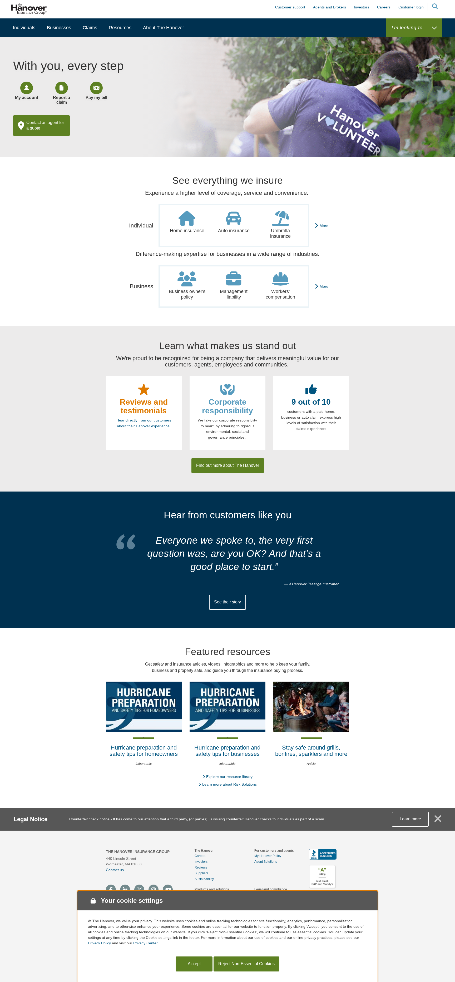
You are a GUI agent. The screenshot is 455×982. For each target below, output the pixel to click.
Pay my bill (96, 97)
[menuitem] (24, 27)
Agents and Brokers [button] (329, 7)
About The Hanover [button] (163, 27)
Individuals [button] (24, 27)
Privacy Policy (99, 943)
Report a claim (61, 100)
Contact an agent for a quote (45, 125)
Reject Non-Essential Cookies (246, 963)
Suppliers (201, 873)
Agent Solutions (265, 862)
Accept (194, 963)
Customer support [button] (290, 7)
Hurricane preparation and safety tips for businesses (227, 750)
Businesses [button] (59, 27)
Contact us (115, 870)
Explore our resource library (229, 777)
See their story (227, 602)
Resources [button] (120, 27)
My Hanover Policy (267, 856)
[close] (438, 821)
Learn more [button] (410, 819)
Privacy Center (145, 943)
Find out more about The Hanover (227, 465)
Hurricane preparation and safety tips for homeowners (144, 750)
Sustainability (204, 879)
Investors (361, 7)
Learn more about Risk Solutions (229, 784)
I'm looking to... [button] (410, 27)
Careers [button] (383, 7)
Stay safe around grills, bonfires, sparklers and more (311, 750)
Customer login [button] (411, 7)
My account (26, 97)
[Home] (29, 9)
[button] (435, 7)
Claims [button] (90, 27)
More (324, 226)
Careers (200, 856)
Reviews (201, 867)
